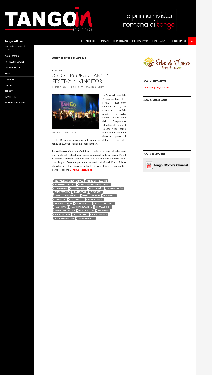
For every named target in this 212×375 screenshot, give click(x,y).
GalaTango (109, 196)
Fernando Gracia (91, 196)
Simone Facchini (62, 214)
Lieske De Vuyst (83, 203)
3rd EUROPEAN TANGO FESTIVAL (69, 181)
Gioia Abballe (77, 199)
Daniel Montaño (115, 188)
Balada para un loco (65, 185)
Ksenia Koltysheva (63, 203)
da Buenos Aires (120, 41)
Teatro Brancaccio (64, 218)
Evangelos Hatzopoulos (67, 196)
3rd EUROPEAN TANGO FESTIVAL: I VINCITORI (80, 78)
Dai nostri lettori (140, 41)
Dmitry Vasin (80, 192)
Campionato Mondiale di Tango (94, 185)
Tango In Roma (14, 41)
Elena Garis (96, 192)
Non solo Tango (178, 41)
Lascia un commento (94, 87)
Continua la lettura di (82, 169)
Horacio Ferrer (95, 199)
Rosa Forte (103, 211)
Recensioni (91, 41)
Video (7, 74)
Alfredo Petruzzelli (97, 181)
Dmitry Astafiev (62, 192)
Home (79, 41)
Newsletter (10, 97)
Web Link (9, 85)
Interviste (104, 41)
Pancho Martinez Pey (65, 211)
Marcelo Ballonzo (104, 203)
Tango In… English (13, 68)
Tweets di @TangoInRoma (156, 87)
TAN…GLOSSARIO (12, 56)
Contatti (9, 91)
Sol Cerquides (81, 214)
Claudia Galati (79, 188)
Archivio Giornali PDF (15, 103)
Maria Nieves (60, 207)
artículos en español (14, 62)
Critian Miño (96, 188)
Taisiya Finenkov (99, 214)
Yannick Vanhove (86, 218)
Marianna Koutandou (81, 207)
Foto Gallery (158, 41)
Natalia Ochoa (103, 207)
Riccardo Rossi (86, 211)
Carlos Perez (61, 188)
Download (10, 79)
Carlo (76, 87)
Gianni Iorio (60, 199)
